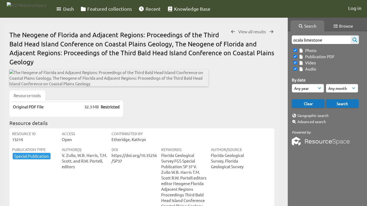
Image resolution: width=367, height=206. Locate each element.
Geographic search (313, 115)
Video (310, 62)
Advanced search (311, 121)
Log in (354, 8)
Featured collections (109, 9)
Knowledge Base (191, 9)
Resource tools (27, 95)
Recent (153, 9)
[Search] (355, 39)
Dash (68, 9)
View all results (252, 31)
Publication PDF (319, 56)
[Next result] (271, 32)
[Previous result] (233, 32)
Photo (310, 50)
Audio (310, 68)
